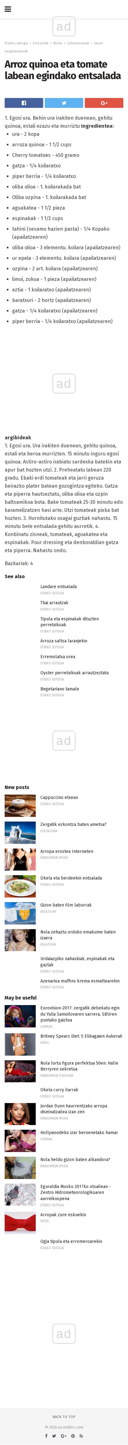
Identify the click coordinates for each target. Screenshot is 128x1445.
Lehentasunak (78, 43)
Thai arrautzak (54, 602)
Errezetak (40, 43)
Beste (57, 43)
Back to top (64, 1417)
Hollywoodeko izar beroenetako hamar (79, 1132)
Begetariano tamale (59, 689)
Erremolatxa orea (57, 656)
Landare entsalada (58, 586)
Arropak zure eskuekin (63, 1214)
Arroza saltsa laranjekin (63, 641)
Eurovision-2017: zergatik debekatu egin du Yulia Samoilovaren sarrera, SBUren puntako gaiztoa (80, 1014)
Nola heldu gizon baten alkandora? (75, 1159)
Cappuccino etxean (59, 797)
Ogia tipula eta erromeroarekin (71, 1241)
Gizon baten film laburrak (66, 905)
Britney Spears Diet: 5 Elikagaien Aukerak (81, 1036)
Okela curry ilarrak (59, 1090)
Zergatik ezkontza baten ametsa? (73, 824)
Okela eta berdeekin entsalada (71, 878)
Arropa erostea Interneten (66, 851)
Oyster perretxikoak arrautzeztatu (74, 673)
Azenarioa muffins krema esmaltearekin (80, 981)
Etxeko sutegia (16, 43)
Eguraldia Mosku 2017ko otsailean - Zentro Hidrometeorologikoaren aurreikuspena (75, 1192)
